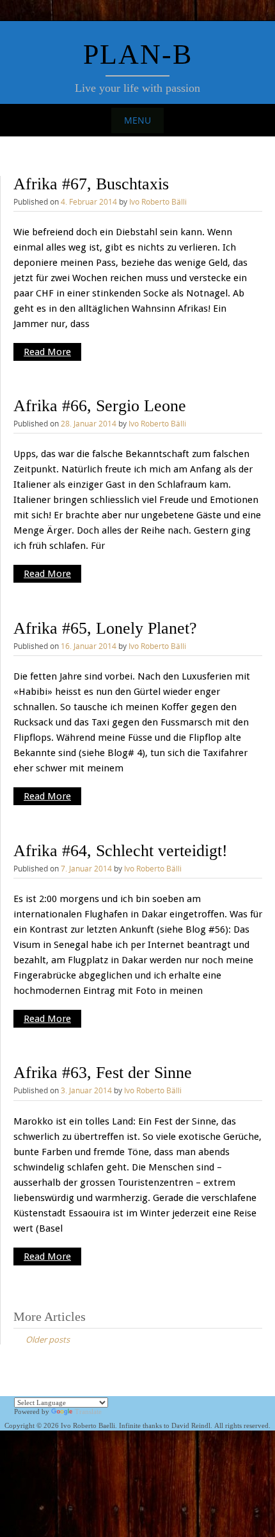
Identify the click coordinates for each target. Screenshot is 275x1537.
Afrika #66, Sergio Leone (99, 406)
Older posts (48, 1339)
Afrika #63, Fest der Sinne (102, 1072)
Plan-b (137, 54)
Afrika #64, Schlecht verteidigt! (120, 850)
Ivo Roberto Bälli (158, 201)
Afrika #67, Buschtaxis (91, 184)
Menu (137, 120)
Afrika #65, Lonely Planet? (105, 628)
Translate (88, 1411)
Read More (47, 352)
